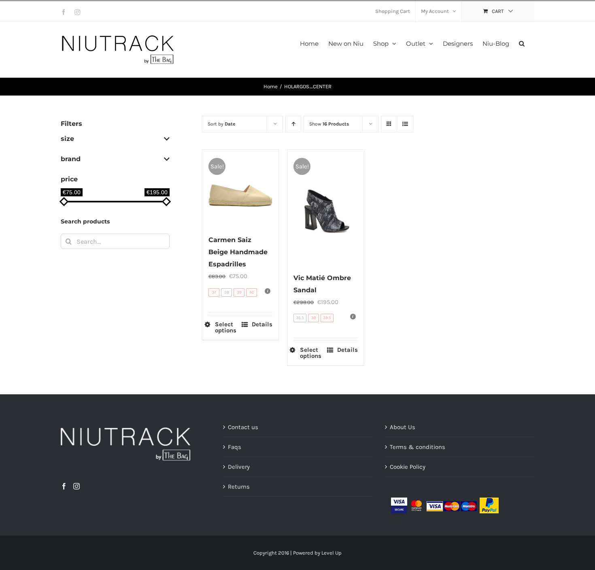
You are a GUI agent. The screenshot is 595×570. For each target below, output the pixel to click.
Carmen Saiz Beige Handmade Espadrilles (238, 252)
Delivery (239, 466)
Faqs (234, 447)
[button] (522, 43)
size (67, 138)
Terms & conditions (417, 447)
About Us (402, 427)
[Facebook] (64, 486)
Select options (225, 327)
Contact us (243, 427)
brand (71, 159)
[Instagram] (76, 486)
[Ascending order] (293, 124)
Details (262, 324)
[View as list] (405, 124)
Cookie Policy (407, 466)
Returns (239, 486)
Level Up (331, 553)
